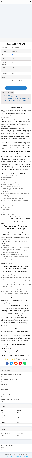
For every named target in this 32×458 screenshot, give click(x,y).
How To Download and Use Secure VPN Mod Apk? (16, 100)
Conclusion (6, 102)
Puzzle (18, 417)
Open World (3, 417)
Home (2, 39)
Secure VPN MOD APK (18, 39)
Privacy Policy (18, 456)
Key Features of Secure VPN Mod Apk (13, 97)
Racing (2, 420)
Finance (2, 435)
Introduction (7, 95)
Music (18, 415)
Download (16, 88)
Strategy (3, 424)
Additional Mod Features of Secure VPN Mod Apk (16, 98)
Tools (11, 39)
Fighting (3, 415)
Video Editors (19, 438)
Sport (18, 422)
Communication (20, 433)
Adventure (19, 410)
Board (18, 412)
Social (18, 435)
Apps (7, 39)
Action (2, 410)
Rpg (17, 420)
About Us (5, 456)
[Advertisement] (16, 21)
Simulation (3, 422)
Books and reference (5, 433)
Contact (11, 456)
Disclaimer (27, 456)
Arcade (2, 412)
